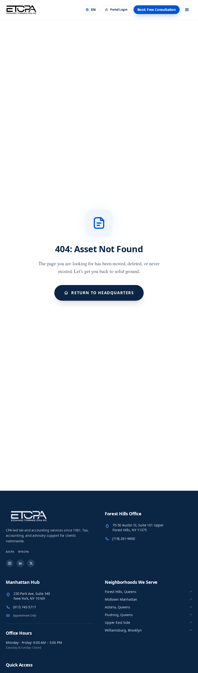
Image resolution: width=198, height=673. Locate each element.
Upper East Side (117, 622)
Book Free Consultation (156, 9)
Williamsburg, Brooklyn (123, 630)
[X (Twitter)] (31, 563)
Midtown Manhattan (121, 599)
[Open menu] (187, 9)
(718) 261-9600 (123, 538)
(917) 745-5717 (24, 607)
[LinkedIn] (20, 563)
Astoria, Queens (117, 607)
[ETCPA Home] (21, 9)
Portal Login (118, 9)
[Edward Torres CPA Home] (49, 516)
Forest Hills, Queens (120, 591)
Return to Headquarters (102, 292)
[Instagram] (10, 563)
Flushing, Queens (119, 614)
